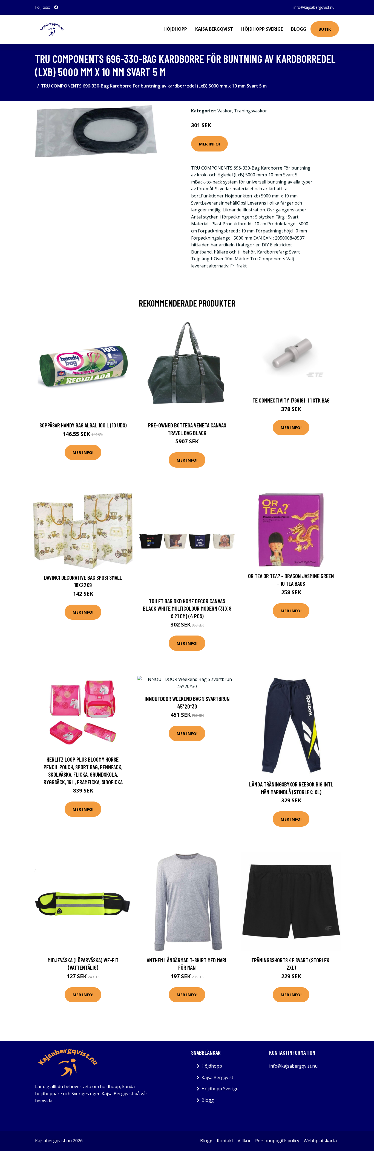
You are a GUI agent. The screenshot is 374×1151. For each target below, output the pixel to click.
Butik (324, 29)
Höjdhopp (175, 29)
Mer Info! (209, 144)
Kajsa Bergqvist (214, 29)
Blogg (298, 29)
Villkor (244, 1141)
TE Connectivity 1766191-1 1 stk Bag (291, 400)
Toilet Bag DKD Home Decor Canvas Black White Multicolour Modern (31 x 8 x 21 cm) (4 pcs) (187, 608)
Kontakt (225, 1141)
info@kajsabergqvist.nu (314, 7)
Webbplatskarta (320, 1141)
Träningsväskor (250, 111)
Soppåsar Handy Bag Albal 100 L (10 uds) (83, 425)
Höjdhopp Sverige (262, 29)
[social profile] (56, 7)
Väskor (224, 111)
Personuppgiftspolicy (277, 1141)
